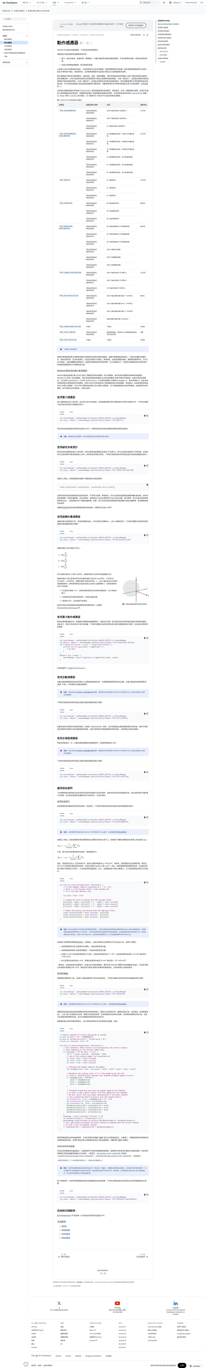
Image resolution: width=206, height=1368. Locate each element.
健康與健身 (64, 1334)
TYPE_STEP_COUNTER (67, 332)
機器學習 (64, 1330)
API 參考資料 (152, 1334)
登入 (202, 3)
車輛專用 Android (95, 1337)
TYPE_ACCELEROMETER (67, 111)
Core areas (19, 11)
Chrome (68, 1356)
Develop (6, 11)
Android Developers (63, 35)
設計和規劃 (41, 3)
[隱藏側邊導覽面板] (26, 1364)
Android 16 (122, 1330)
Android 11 (122, 1347)
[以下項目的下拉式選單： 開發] (59, 2)
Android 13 (122, 1340)
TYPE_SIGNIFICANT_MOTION (70, 327)
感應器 (64, 1226)
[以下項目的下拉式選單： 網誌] (90, 2)
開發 (54, 3)
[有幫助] (144, 35)
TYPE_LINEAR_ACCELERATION (70, 273)
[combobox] (149, 2)
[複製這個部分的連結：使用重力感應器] (77, 397)
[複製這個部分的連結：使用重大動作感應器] (82, 617)
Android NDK (152, 1340)
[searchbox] (14, 19)
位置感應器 (65, 1234)
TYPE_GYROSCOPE (65, 203)
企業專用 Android (37, 1330)
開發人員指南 (152, 1330)
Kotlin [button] (62, 412)
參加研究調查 (181, 1337)
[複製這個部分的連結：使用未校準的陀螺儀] (77, 1146)
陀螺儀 (73, 1151)
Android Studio (191, 3)
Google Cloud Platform (93, 1356)
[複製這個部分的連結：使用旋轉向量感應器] (82, 517)
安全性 (33, 1334)
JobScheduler (96, 727)
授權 (39, 1365)
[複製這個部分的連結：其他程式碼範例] (77, 1211)
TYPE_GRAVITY (64, 180)
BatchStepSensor (64, 1215)
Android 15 (122, 1334)
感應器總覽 (65, 1230)
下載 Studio (152, 1337)
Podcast (34, 1347)
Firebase (78, 1356)
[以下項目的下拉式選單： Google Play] (76, 2)
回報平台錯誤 (181, 1327)
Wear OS (93, 1330)
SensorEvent (85, 91)
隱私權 (63, 1340)
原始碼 (33, 1337)
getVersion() (91, 380)
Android (34, 1327)
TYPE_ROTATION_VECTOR (68, 296)
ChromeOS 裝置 (95, 1334)
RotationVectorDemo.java (67, 608)
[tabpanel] (103, 419)
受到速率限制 (121, 832)
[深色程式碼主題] (145, 415)
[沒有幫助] (147, 35)
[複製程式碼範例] (147, 415)
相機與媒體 (64, 1337)
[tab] (62, 411)
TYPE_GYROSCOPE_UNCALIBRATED (66, 227)
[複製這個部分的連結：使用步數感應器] (77, 677)
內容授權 (79, 1282)
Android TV (93, 1340)
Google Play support (184, 1334)
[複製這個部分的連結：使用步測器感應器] (80, 738)
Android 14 (122, 1337)
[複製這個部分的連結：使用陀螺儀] (70, 973)
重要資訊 (25, 3)
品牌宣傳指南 (47, 1365)
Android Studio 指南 (154, 1327)
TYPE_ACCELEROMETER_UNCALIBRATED (67, 135)
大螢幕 (92, 1327)
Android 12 (122, 1344)
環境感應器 (65, 1238)
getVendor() (73, 380)
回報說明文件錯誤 (183, 1330)
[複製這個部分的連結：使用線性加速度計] (80, 447)
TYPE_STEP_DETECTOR (67, 340)
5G (62, 1344)
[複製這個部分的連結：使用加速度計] (72, 801)
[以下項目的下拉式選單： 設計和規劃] (47, 2)
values (73, 96)
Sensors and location (38, 11)
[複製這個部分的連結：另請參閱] (68, 1222)
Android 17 (122, 1327)
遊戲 (62, 1327)
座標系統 (65, 508)
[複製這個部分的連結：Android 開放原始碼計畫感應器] (89, 371)
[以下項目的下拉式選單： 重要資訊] (31, 2)
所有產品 (109, 1356)
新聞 (32, 1340)
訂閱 (182, 1365)
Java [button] (71, 412)
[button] (12, 35)
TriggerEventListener (76, 668)
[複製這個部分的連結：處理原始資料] (75, 788)
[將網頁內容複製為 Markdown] (88, 43)
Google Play (68, 3)
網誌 (85, 3)
